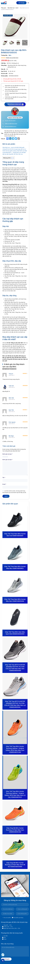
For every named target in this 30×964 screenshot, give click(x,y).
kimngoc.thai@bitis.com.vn (10, 126)
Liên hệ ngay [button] (21, 2)
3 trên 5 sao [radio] (5, 456)
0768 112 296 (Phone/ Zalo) (11, 123)
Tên (3, 477)
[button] (28, 3)
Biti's (10, 55)
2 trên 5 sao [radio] (4, 456)
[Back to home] (4, 3)
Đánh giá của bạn (7, 454)
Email (4, 484)
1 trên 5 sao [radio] (3, 456)
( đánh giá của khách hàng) (12, 57)
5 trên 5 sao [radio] (7, 456)
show (12, 158)
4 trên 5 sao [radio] (6, 456)
